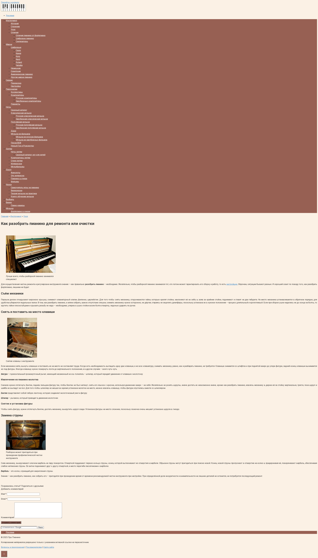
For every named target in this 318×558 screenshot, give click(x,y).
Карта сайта (48, 547)
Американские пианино (22, 74)
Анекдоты (15, 172)
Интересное (16, 164)
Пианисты (15, 104)
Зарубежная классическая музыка (32, 119)
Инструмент (11, 20)
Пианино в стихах (19, 178)
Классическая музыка (21, 113)
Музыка (9, 208)
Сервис (9, 80)
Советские (16, 71)
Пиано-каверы (18, 205)
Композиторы (17, 95)
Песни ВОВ (16, 143)
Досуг (9, 169)
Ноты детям (16, 152)
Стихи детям (16, 161)
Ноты (8, 107)
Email (4, 499)
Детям (9, 149)
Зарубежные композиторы (28, 101)
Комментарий (7, 517)
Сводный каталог (19, 110)
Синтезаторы (22, 41)
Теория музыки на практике (24, 193)
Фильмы (15, 181)
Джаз (13, 131)
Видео (9, 202)
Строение (15, 26)
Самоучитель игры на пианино (25, 187)
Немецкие (16, 68)
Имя (3, 494)
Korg (18, 56)
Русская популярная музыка (29, 125)
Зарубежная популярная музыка (31, 128)
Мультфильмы (17, 166)
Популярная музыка (20, 122)
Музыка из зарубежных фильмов (31, 140)
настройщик (232, 284)
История (15, 23)
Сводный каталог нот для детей (30, 155)
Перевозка (16, 83)
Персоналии (11, 89)
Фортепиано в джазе (20, 211)
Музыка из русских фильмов (29, 137)
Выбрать (10, 199)
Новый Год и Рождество (22, 146)
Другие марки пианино (21, 77)
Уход (13, 29)
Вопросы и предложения (12, 547)
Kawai (18, 53)
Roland (19, 62)
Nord (18, 59)
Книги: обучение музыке (22, 196)
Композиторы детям (20, 158)
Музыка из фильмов (20, 134)
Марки (9, 44)
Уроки (9, 184)
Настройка (16, 86)
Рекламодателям (34, 547)
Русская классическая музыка (30, 116)
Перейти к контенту (10, 2)
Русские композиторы (26, 98)
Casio (18, 50)
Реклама (10, 15)
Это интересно (17, 175)
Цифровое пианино (25, 38)
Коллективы (17, 92)
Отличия (14, 32)
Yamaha (19, 65)
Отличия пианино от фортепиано (30, 35)
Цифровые (16, 47)
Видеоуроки (16, 190)
